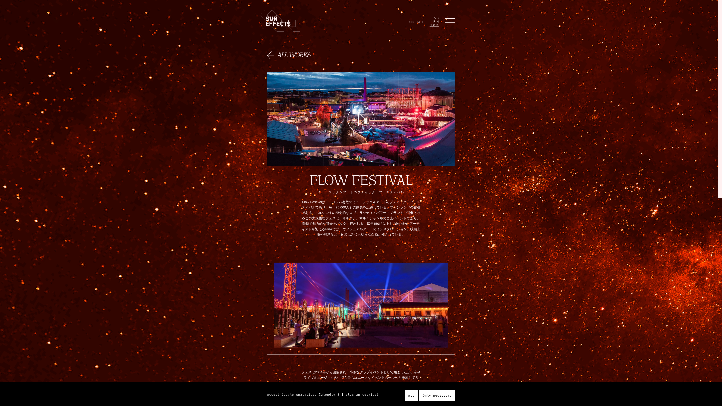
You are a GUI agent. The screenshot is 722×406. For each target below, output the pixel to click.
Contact (416, 21)
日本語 (434, 25)
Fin (436, 21)
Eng (435, 18)
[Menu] (450, 23)
